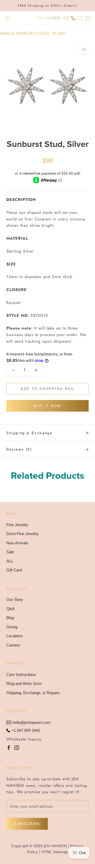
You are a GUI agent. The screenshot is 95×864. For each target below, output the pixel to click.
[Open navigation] (7, 18)
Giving (11, 627)
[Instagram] (16, 747)
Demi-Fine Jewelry (22, 533)
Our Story (14, 599)
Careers (13, 645)
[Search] (80, 18)
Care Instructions (21, 674)
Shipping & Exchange (29, 433)
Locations (14, 636)
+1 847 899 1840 (25, 730)
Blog (10, 617)
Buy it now (47, 406)
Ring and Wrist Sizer (24, 683)
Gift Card (14, 570)
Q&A (10, 608)
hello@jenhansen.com (31, 722)
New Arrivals (17, 543)
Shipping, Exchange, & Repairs (33, 692)
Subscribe (27, 824)
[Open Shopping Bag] (88, 18)
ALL (9, 561)
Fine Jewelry (17, 524)
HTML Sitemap (54, 852)
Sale (10, 552)
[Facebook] (8, 747)
